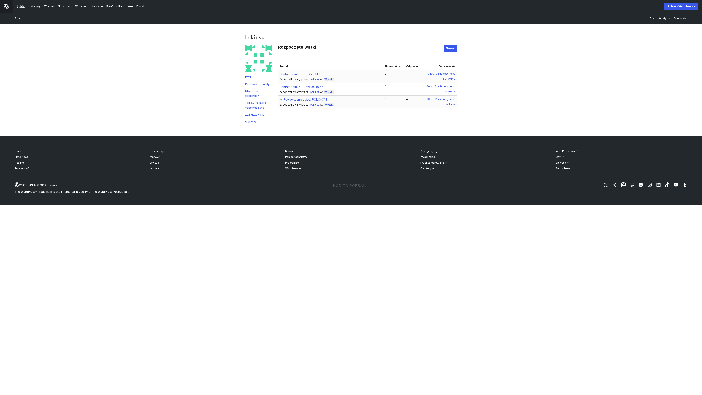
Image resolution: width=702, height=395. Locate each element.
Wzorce (154, 168)
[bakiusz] (258, 59)
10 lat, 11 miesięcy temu (441, 86)
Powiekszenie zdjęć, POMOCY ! (305, 99)
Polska (53, 185)
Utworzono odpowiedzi (252, 93)
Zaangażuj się (428, 151)
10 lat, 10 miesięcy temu (441, 73)
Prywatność (22, 168)
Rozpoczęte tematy (257, 84)
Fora (17, 18)
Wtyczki (328, 79)
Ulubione (250, 121)
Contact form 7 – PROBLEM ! (300, 74)
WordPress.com (567, 151)
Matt (560, 156)
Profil (248, 76)
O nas (18, 151)
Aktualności (22, 156)
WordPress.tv (295, 168)
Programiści (292, 162)
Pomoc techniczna (296, 156)
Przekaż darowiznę (433, 162)
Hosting (19, 162)
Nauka (289, 151)
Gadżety (427, 168)
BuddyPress (564, 168)
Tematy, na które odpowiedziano (255, 105)
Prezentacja (157, 151)
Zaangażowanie (255, 114)
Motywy (155, 156)
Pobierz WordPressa (681, 6)
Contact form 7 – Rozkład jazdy (301, 87)
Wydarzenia (427, 156)
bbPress (562, 162)
